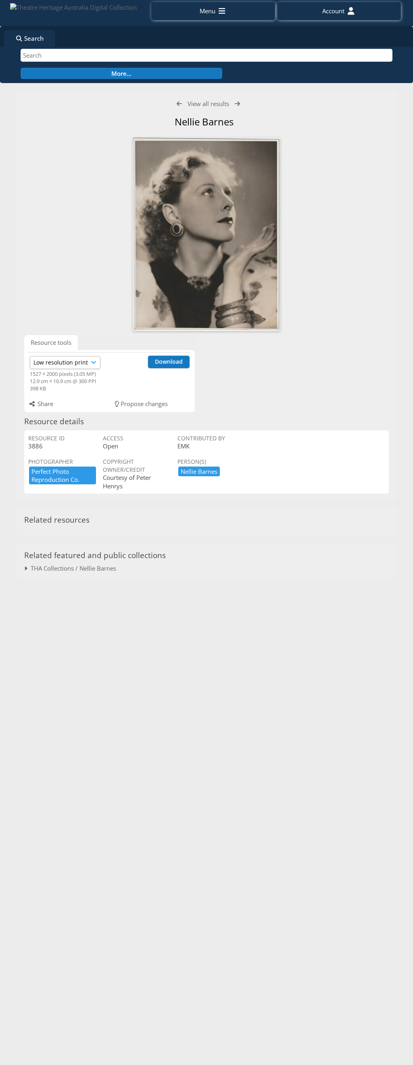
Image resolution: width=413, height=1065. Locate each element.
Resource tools (51, 342)
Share (44, 404)
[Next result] (237, 104)
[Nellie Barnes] (206, 234)
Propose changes (143, 404)
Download (169, 361)
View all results (208, 104)
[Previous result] (179, 104)
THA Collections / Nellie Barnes (71, 568)
